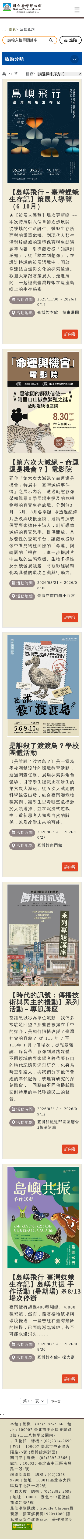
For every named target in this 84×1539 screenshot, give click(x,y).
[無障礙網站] (21, 1529)
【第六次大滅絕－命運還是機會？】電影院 (44, 466)
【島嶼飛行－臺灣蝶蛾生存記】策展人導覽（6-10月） (44, 199)
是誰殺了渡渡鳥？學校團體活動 (44, 749)
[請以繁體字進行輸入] (51, 40)
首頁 (12, 29)
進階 (72, 40)
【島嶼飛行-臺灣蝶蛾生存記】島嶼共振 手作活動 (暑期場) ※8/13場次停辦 (45, 1288)
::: (4, 29)
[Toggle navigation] (77, 10)
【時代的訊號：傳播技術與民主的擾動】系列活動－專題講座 (44, 1002)
